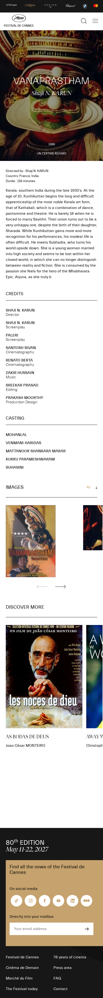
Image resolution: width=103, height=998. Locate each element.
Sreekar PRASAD (22, 385)
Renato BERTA (19, 360)
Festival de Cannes (22, 957)
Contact (60, 989)
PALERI (12, 335)
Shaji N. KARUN (20, 310)
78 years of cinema (69, 957)
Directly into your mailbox (32, 916)
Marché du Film (19, 978)
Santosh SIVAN (21, 348)
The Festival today (22, 989)
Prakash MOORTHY (24, 398)
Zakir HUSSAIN (20, 373)
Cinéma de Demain (22, 968)
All (88, 487)
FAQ (57, 978)
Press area (62, 968)
